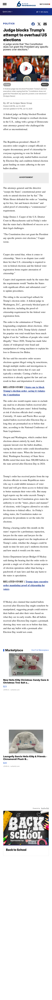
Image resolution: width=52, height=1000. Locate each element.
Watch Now (44, 4)
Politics (9, 23)
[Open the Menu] (4, 4)
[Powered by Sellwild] (45, 808)
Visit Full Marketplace (40, 650)
